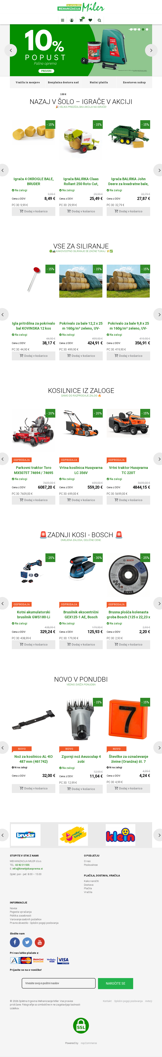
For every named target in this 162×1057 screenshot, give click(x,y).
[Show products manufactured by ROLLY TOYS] (73, 835)
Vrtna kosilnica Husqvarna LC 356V (81, 470)
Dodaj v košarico (36, 211)
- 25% (50, 558)
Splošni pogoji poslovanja (128, 1001)
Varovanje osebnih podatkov (25, 919)
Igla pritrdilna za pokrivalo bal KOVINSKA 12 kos (33, 325)
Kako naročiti (91, 881)
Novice (13, 908)
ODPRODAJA (22, 460)
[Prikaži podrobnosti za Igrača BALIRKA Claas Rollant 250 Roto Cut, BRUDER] (81, 140)
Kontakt (107, 1001)
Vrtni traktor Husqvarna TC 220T (128, 470)
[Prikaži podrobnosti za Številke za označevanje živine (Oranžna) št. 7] (128, 719)
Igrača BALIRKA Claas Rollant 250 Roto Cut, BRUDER (81, 184)
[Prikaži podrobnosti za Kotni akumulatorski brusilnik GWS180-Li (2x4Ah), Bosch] (33, 570)
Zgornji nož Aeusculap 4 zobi (81, 759)
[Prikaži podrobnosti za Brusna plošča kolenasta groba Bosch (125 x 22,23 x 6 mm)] (128, 575)
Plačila (88, 888)
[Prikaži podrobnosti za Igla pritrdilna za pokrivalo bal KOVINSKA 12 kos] (33, 279)
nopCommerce (89, 1043)
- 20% (50, 413)
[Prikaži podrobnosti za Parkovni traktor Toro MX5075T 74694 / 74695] (33, 430)
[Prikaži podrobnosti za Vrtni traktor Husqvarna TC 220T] (128, 423)
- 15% (50, 124)
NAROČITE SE (115, 983)
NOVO (22, 749)
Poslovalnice (91, 864)
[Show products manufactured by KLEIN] (120, 835)
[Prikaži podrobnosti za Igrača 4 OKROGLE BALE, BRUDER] (33, 132)
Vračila (88, 892)
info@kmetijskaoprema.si (27, 868)
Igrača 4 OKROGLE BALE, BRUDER (34, 181)
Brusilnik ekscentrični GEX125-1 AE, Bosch (81, 614)
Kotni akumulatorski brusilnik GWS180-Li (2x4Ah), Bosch (33, 617)
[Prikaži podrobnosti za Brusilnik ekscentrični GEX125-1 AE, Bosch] (81, 569)
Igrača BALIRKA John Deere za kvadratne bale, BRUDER (128, 184)
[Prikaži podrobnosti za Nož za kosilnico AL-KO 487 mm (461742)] (33, 719)
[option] (33, 170)
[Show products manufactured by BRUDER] (25, 835)
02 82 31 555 (22, 864)
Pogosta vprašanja (21, 911)
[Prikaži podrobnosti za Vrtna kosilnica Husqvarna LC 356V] (81, 423)
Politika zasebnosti (20, 915)
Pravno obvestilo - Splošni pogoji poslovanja (34, 922)
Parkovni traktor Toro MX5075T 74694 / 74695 (33, 470)
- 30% (98, 558)
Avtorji (148, 1001)
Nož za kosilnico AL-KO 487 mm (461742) (33, 759)
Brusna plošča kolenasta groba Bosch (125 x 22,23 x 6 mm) (128, 617)
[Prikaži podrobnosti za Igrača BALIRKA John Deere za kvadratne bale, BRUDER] (128, 135)
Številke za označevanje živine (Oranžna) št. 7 (128, 759)
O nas (87, 861)
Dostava (88, 884)
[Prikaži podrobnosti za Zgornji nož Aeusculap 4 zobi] (81, 719)
